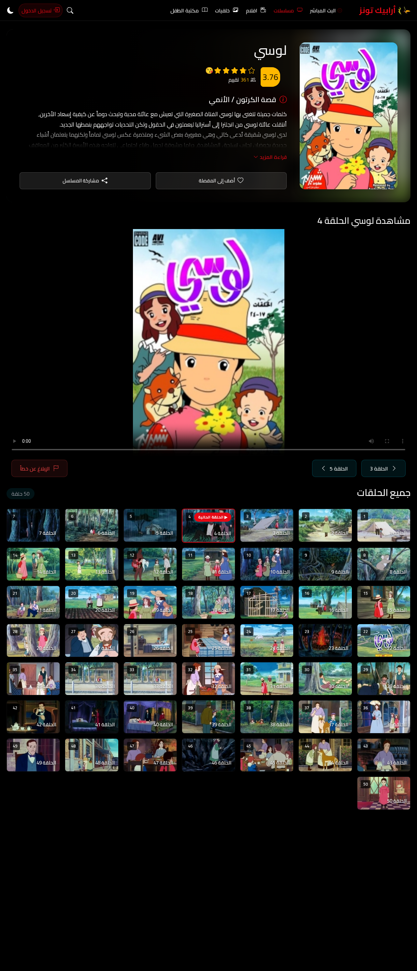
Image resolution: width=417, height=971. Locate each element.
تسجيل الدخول (37, 10)
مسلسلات (284, 10)
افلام (251, 10)
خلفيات (222, 10)
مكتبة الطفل (184, 10)
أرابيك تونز (378, 10)
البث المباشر (323, 10)
